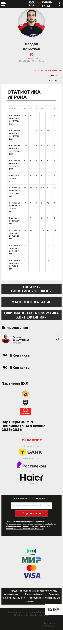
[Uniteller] (31, 552)
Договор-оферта (33, 594)
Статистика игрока (46, 70)
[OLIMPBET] (25, 411)
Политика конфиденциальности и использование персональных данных (31, 598)
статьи (53, 80)
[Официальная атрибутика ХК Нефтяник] (31, 315)
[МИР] (31, 560)
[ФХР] (25, 393)
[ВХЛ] (25, 402)
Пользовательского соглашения (19, 524)
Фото (54, 75)
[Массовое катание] (31, 302)
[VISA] (31, 575)
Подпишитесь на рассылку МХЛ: (29, 498)
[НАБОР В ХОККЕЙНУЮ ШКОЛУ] (31, 288)
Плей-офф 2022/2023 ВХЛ (14, 178)
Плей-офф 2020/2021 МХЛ (14, 221)
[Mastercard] (31, 567)
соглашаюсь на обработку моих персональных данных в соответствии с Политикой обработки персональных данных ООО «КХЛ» (31, 526)
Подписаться (31, 513)
